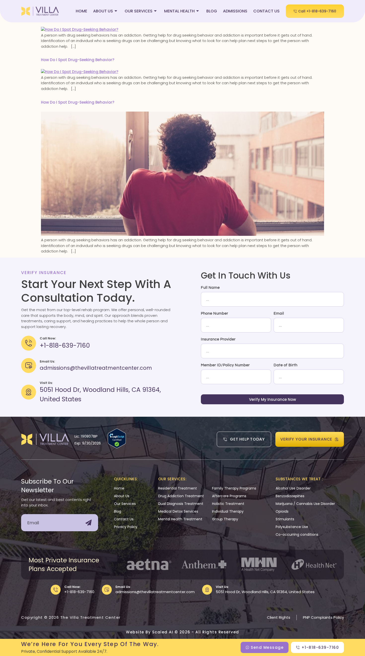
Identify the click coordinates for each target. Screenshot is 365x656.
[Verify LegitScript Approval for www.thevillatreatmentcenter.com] (117, 447)
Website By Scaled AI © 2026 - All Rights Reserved (182, 632)
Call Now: (72, 586)
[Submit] (88, 522)
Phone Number (214, 313)
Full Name (210, 287)
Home (81, 11)
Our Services (138, 11)
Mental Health (179, 11)
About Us (103, 11)
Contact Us (266, 11)
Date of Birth (285, 365)
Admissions (235, 11)
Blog (211, 11)
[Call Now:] (56, 590)
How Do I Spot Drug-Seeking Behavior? (77, 59)
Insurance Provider (218, 339)
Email (279, 313)
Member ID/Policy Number (225, 365)
